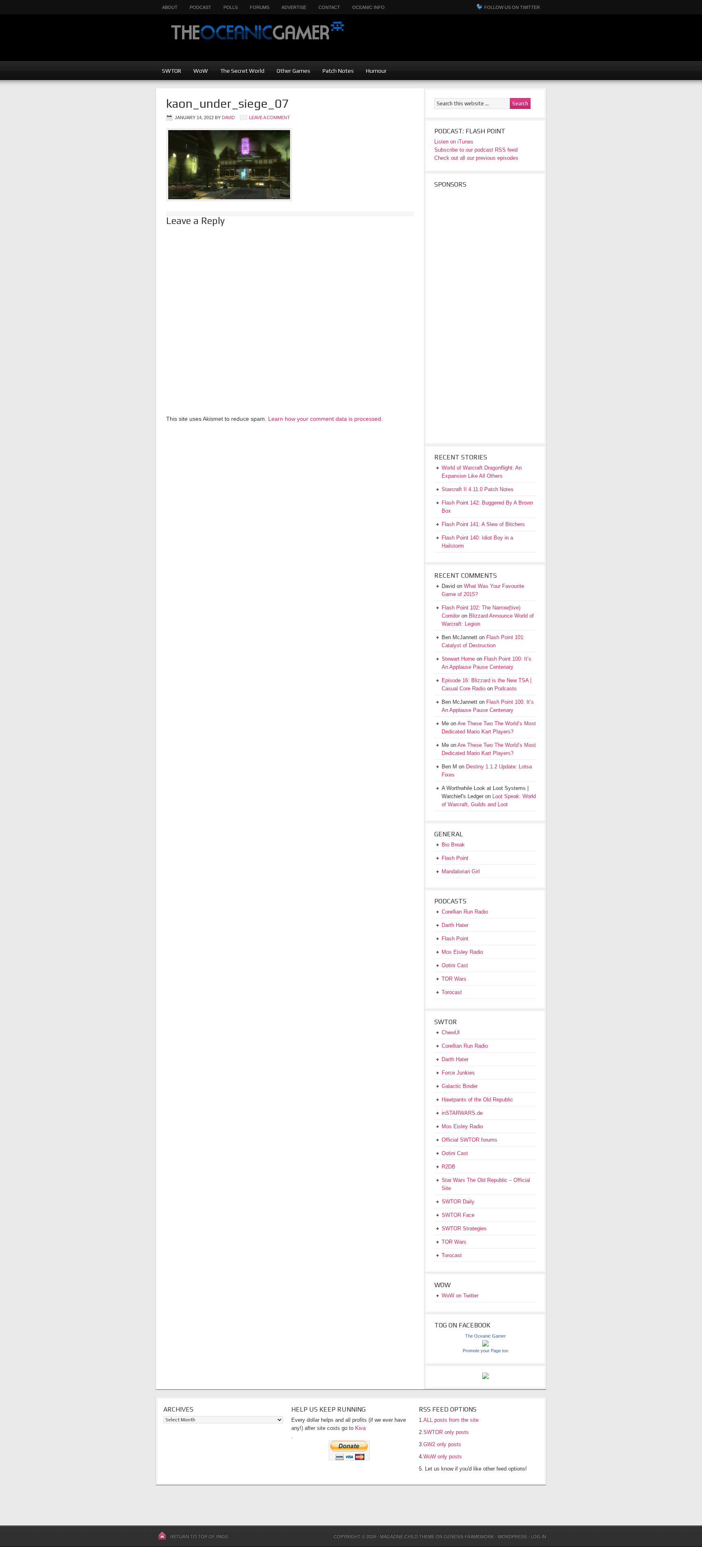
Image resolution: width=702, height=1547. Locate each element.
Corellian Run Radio (465, 912)
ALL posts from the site (451, 1420)
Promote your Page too (485, 1350)
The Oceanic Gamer (255, 37)
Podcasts (505, 688)
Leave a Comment (269, 117)
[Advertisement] (504, 42)
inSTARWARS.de (462, 1113)
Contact (329, 7)
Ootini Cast (455, 965)
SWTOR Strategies (464, 1228)
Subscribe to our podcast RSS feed (476, 150)
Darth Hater (455, 925)
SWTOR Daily (458, 1202)
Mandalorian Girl (461, 871)
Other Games (293, 70)
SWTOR (171, 70)
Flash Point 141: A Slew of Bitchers (483, 524)
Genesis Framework (469, 1536)
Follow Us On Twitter (512, 7)
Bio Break (453, 845)
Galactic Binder (460, 1086)
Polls (230, 7)
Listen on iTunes (453, 142)
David (228, 117)
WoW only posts (442, 1456)
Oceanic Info (368, 7)
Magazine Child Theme (407, 1536)
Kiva (360, 1428)
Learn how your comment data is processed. (325, 419)
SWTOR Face (458, 1215)
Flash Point (455, 858)
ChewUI (451, 1032)
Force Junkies (458, 1073)
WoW (200, 70)
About (170, 7)
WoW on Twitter (460, 1295)
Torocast (452, 992)
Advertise (294, 7)
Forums (259, 7)
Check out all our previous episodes (476, 158)
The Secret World (242, 70)
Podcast (200, 7)
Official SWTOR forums (469, 1140)
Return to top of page (199, 1536)
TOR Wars (454, 979)
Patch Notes (338, 70)
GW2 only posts (442, 1444)
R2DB (448, 1167)
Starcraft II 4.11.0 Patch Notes (478, 489)
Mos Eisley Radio (462, 952)
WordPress (512, 1536)
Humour (376, 70)
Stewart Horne (458, 659)
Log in (538, 1536)
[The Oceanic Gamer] (485, 1345)
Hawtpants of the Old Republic (477, 1100)
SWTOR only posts (446, 1432)
